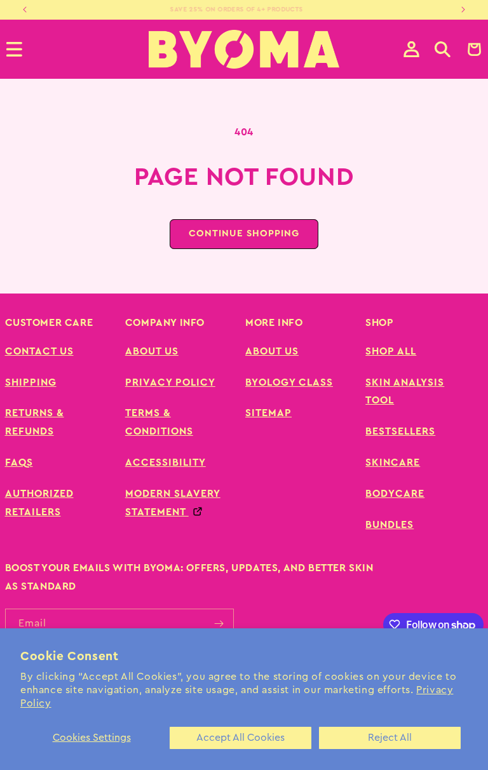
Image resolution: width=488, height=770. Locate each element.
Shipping (31, 382)
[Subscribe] (219, 623)
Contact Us (39, 351)
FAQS (19, 462)
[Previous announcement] (25, 9)
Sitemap (268, 413)
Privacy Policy (170, 382)
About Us (152, 351)
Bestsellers (400, 431)
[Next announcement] (463, 9)
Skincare (392, 462)
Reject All (390, 738)
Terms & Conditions (159, 422)
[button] (442, 49)
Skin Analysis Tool (404, 391)
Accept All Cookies (240, 738)
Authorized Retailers (39, 503)
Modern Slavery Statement (172, 503)
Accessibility (165, 462)
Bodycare (394, 494)
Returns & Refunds (34, 422)
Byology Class (289, 382)
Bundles (389, 525)
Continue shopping (244, 233)
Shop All (390, 351)
